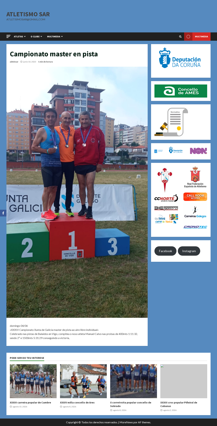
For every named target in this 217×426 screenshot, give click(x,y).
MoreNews (126, 422)
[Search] (180, 36)
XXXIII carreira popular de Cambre (33, 381)
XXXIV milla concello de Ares (83, 381)
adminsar (14, 61)
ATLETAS (18, 36)
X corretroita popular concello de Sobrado (133, 381)
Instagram (189, 251)
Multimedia (201, 36)
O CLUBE (35, 36)
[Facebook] (3, 213)
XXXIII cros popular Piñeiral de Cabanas (183, 381)
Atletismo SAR (28, 14)
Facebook (165, 251)
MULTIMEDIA (53, 36)
